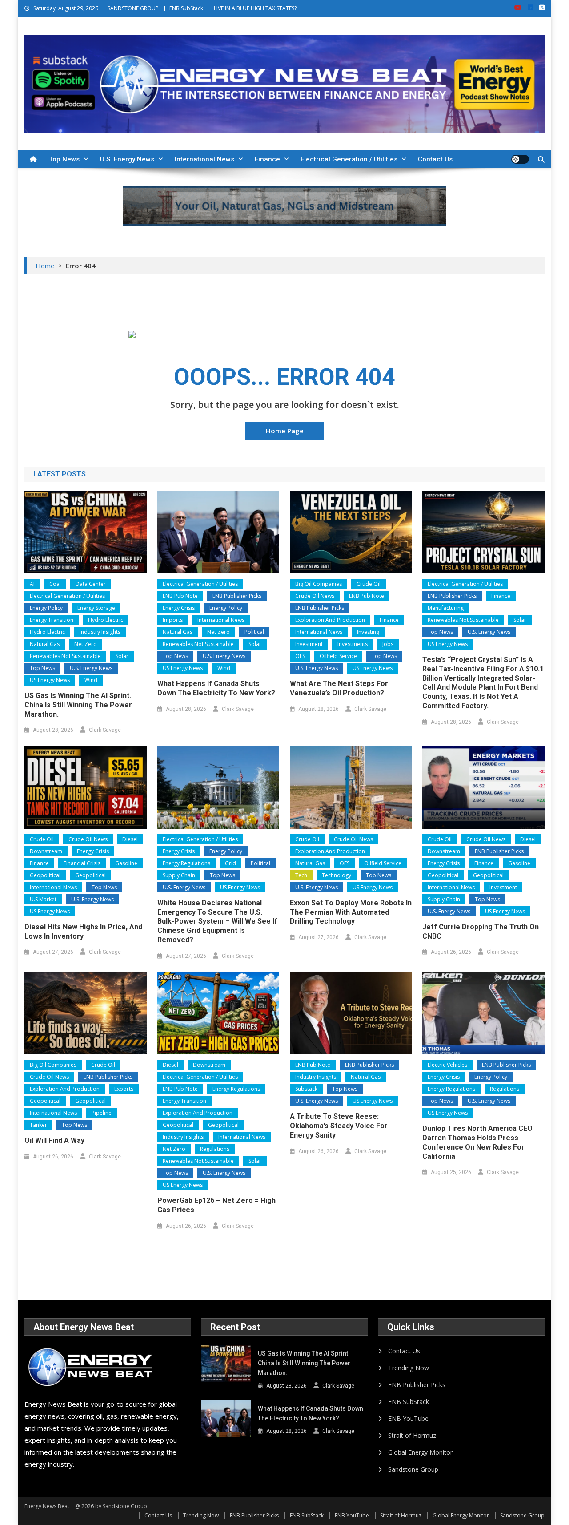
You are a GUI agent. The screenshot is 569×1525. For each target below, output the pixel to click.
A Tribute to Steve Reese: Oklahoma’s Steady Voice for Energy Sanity (339, 1125)
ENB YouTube (408, 1418)
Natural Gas (45, 644)
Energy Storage (96, 608)
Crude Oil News (314, 596)
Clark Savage (105, 730)
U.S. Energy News (127, 159)
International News (204, 159)
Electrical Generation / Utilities (349, 159)
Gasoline (126, 863)
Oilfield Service (338, 656)
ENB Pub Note (180, 596)
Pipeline (102, 1113)
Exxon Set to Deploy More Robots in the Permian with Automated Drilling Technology (351, 912)
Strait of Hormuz (412, 1435)
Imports (173, 620)
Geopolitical (45, 875)
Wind (90, 680)
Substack (306, 1089)
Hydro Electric (105, 620)
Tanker (38, 1125)
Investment (309, 644)
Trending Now (408, 1368)
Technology (336, 875)
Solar (122, 656)
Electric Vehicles (447, 1065)
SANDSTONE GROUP (133, 8)
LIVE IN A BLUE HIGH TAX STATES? (255, 8)
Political (254, 632)
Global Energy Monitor (420, 1452)
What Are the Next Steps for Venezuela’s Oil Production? (339, 688)
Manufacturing (446, 608)
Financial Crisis (82, 863)
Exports (123, 1089)
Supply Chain (179, 875)
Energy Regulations (186, 863)
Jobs (387, 644)
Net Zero (85, 644)
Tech (301, 875)
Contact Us (435, 159)
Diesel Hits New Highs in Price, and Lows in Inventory (83, 931)
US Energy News (50, 680)
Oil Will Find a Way (54, 1140)
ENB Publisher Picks (236, 596)
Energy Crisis (179, 608)
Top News (64, 159)
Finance (267, 159)
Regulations (214, 1149)
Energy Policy (46, 608)
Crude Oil (369, 584)
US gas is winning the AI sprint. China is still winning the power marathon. (78, 704)
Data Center (91, 584)
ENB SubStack (186, 8)
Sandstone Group (413, 1469)
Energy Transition (51, 620)
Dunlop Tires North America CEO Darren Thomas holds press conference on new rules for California (477, 1142)
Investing (368, 632)
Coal (55, 584)
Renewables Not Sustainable (65, 656)
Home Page (285, 430)
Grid (230, 863)
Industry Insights (100, 632)
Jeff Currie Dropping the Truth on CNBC (480, 931)
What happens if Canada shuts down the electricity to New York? (216, 688)
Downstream (46, 851)
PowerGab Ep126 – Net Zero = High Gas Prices (216, 1205)
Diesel (130, 839)
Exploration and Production (330, 620)
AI (32, 584)
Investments (352, 644)
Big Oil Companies (318, 584)
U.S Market (43, 899)
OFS (300, 656)
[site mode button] (520, 159)
